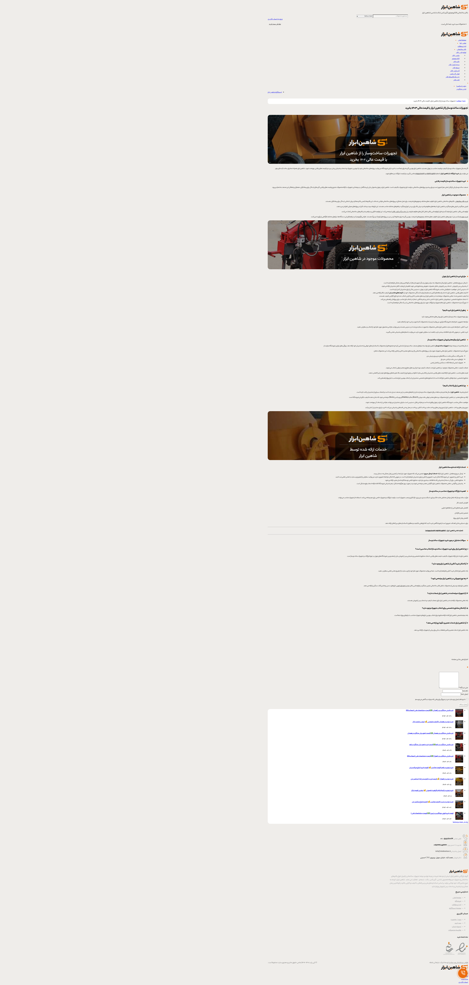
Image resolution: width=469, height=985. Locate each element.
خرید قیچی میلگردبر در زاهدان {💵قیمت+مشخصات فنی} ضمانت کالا (429, 710)
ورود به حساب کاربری (275, 19)
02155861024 (419, 173)
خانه (464, 101)
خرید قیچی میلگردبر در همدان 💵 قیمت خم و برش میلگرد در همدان (430, 733)
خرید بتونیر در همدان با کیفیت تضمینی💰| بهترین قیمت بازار (433, 722)
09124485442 (431, 173)
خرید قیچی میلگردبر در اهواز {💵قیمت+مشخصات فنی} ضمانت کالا (430, 756)
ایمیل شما (464, 694)
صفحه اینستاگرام (455, 908)
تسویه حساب (456, 926)
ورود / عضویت (456, 919)
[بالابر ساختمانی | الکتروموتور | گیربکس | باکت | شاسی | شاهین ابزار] (454, 9)
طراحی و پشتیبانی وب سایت (458, 962)
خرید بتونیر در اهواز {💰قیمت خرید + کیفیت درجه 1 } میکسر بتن (432, 779)
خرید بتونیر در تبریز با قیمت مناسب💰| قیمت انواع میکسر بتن (432, 802)
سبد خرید (458, 923)
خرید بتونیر (464, 216)
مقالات (458, 101)
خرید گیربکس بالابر (399, 211)
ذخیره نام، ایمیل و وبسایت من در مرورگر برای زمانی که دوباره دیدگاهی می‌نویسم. (440, 699)
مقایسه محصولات (454, 930)
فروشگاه (458, 901)
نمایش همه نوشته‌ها (460, 822)
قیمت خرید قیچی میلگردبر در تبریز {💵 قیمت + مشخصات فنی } (432, 813)
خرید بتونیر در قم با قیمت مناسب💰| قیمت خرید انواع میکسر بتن (431, 767)
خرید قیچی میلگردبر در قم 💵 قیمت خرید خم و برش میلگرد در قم (431, 744)
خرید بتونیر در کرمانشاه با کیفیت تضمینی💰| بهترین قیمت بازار (432, 790)
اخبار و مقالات (456, 904)
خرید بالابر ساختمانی (461, 201)
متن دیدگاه (463, 687)
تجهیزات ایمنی (400, 585)
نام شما (465, 691)
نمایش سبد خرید (275, 24)
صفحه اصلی (457, 897)
